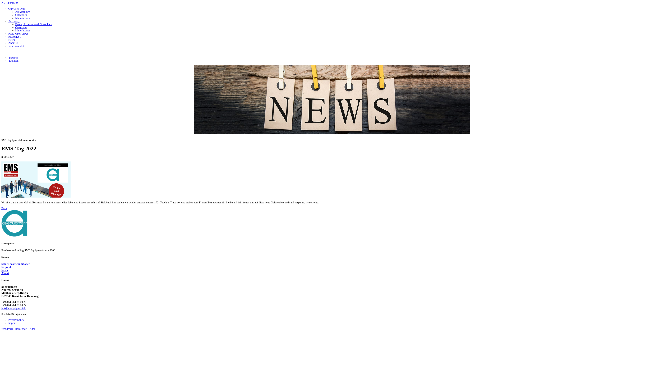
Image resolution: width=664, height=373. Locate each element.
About (5, 273)
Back (4, 208)
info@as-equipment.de (13, 308)
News (4, 270)
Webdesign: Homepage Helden (18, 328)
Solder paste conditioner (15, 263)
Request (6, 267)
